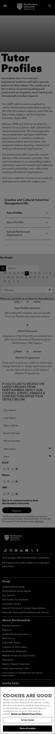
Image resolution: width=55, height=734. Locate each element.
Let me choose (27, 720)
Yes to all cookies (27, 728)
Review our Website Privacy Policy (26, 714)
